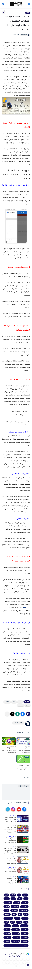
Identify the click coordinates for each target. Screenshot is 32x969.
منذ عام (12, 815)
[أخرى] (11, 962)
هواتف (8, 937)
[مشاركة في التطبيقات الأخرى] (7, 714)
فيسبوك (19, 922)
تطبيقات (15, 906)
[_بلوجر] (4, 962)
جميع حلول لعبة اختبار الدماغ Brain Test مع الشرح (10, 861)
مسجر (7, 929)
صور (18, 918)
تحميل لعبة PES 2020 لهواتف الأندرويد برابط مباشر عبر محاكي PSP (10, 881)
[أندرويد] (21, 959)
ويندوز (7, 941)
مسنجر (25, 933)
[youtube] (19, 809)
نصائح (17, 937)
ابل (19, 895)
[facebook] (24, 809)
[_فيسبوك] (7, 959)
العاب (19, 899)
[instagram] (13, 809)
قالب (12, 922)
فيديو (25, 922)
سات (14, 914)
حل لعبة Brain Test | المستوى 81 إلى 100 (10, 870)
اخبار (6, 895)
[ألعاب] (14, 959)
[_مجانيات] (14, 966)
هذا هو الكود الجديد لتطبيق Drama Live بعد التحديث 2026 (10, 820)
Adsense (21, 705)
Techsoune (24, 34)
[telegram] (8, 809)
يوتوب (25, 945)
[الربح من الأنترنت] (14, 962)
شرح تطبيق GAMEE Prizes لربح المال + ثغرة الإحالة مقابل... (9, 750)
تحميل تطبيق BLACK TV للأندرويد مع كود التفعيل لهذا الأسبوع (10, 851)
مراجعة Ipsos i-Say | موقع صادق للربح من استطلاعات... (24, 750)
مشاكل (17, 933)
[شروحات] (28, 959)
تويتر (7, 906)
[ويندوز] (17, 959)
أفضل (25, 895)
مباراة (8, 926)
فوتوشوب (9, 918)
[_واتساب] (4, 959)
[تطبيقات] (11, 959)
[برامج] (17, 962)
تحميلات (25, 906)
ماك (17, 926)
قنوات (6, 922)
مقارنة (8, 933)
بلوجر (14, 701)
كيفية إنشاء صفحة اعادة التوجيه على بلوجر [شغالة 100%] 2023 (23, 768)
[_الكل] (21, 962)
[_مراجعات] (7, 962)
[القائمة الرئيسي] (29, 4)
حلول (7, 910)
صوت (25, 918)
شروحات (7, 701)
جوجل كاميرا (24, 910)
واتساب (25, 941)
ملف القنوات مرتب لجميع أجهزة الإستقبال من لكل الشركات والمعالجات (10, 841)
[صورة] (23, 818)
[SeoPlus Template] (28, 954)
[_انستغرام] (24, 962)
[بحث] (3, 4)
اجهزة (13, 895)
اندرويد (7, 899)
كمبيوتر (25, 926)
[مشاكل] (24, 959)
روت (20, 914)
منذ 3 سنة (11, 836)
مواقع (27, 705)
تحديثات (9, 902)
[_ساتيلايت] (17, 966)
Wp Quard (24, 607)
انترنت (13, 899)
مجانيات (25, 929)
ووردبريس (16, 941)
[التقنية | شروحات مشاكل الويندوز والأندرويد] (16, 4)
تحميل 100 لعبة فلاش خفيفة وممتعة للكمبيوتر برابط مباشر (10, 830)
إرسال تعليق (23, 786)
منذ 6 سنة (11, 826)
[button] (22, 714)
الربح (27, 12)
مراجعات (16, 929)
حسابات (14, 910)
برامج (25, 902)
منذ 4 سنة (11, 876)
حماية (25, 914)
